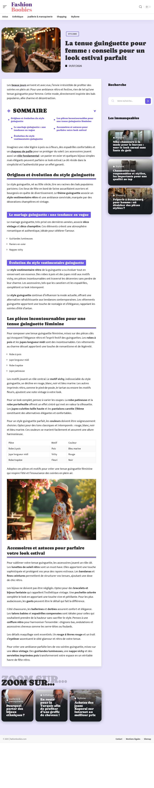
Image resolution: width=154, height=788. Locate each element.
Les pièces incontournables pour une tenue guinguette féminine (75, 119)
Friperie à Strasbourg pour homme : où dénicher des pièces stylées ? (128, 204)
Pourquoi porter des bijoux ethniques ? (15, 710)
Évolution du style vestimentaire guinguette (28, 137)
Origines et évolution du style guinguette (27, 119)
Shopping (121, 195)
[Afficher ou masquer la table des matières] (71, 111)
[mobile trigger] (5, 7)
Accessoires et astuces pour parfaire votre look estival (72, 128)
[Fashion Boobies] (21, 7)
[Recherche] (140, 7)
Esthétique (48, 695)
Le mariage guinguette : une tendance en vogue (30, 128)
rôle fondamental (28, 156)
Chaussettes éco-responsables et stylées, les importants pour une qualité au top (130, 175)
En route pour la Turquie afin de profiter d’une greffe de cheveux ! (50, 707)
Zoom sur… (28, 682)
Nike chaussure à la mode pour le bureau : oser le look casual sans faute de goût (129, 146)
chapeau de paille (22, 151)
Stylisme (72, 33)
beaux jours (19, 85)
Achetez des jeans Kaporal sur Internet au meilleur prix (85, 709)
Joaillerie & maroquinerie (16, 700)
